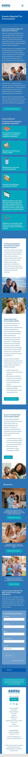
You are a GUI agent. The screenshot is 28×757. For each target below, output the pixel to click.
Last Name (7, 624)
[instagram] (14, 704)
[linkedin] (17, 704)
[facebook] (11, 704)
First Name (7, 616)
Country (6, 646)
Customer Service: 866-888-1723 (14, 738)
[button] (14, 669)
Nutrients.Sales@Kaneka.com (14, 736)
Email (5, 631)
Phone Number (8, 638)
